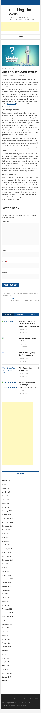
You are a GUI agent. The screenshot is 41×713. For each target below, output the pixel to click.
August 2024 (6, 530)
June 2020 (5, 658)
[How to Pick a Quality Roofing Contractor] (9, 353)
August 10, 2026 (24, 329)
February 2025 (7, 511)
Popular (8, 315)
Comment (6, 221)
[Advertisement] (17, 433)
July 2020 (5, 654)
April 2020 (5, 665)
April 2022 (5, 601)
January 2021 (6, 643)
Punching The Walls (20, 12)
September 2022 (7, 586)
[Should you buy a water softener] (9, 338)
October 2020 (6, 647)
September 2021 (7, 624)
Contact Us (23, 698)
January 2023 (6, 575)
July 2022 (5, 594)
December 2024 (7, 518)
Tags (33, 315)
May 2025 (5, 499)
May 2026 (5, 488)
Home (15, 698)
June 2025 (5, 496)
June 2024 (5, 537)
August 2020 (6, 650)
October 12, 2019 (24, 390)
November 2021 (7, 616)
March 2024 (6, 545)
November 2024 (7, 522)
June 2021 (5, 628)
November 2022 (7, 579)
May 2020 (5, 662)
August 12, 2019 (8, 75)
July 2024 (5, 533)
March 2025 (6, 507)
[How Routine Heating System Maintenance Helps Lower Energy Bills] (9, 321)
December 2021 (7, 613)
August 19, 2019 (24, 358)
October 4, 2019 (24, 373)
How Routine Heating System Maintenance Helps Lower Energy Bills (29, 323)
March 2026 (6, 492)
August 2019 (6, 681)
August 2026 (6, 480)
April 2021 (5, 635)
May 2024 (5, 541)
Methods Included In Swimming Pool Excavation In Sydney (27, 385)
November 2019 (7, 673)
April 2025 (5, 503)
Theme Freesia (29, 703)
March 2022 (6, 605)
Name (4, 250)
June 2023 (5, 567)
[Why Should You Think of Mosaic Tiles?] (9, 368)
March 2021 (6, 639)
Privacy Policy (34, 698)
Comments (20, 315)
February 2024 (7, 548)
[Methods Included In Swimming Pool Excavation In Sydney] (9, 382)
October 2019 (6, 677)
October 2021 (6, 620)
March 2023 (6, 571)
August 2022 (6, 590)
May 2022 (5, 597)
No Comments (20, 75)
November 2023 (7, 556)
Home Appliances (8, 68)
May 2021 (5, 631)
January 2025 (6, 514)
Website (4, 272)
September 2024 (7, 526)
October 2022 (6, 582)
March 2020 (6, 669)
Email (4, 262)
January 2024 (6, 552)
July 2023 (5, 564)
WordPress (5, 705)
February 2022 (7, 609)
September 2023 (7, 560)
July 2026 (5, 484)
